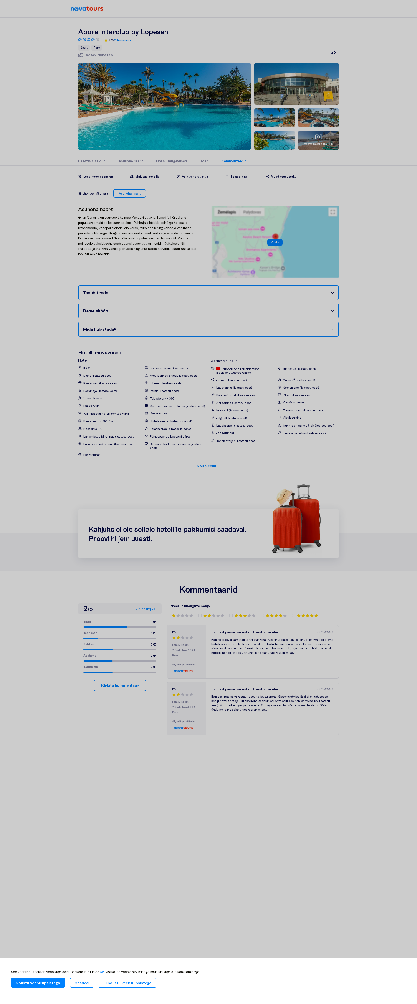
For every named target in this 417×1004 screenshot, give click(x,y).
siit (102, 972)
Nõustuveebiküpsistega (38, 983)
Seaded (82, 983)
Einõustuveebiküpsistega (127, 983)
